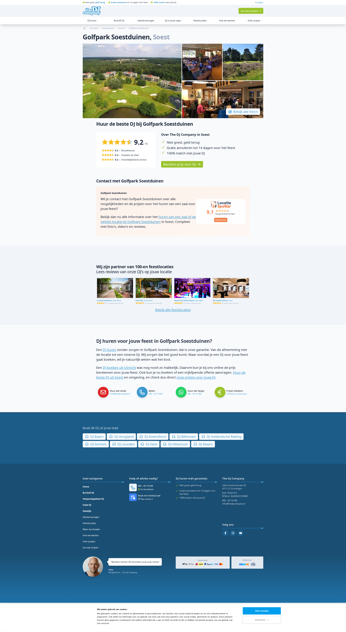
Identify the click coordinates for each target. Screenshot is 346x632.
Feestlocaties (89, 523)
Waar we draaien (91, 529)
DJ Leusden (126, 444)
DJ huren (109, 349)
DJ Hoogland (124, 436)
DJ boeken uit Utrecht (119, 367)
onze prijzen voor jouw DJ (196, 377)
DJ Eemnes (98, 444)
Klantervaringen (91, 517)
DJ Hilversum (177, 444)
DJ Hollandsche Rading (223, 436)
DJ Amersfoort (155, 436)
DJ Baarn (96, 436)
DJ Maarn (205, 444)
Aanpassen (260, 619)
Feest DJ (87, 504)
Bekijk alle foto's (245, 111)
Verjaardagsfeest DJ (93, 498)
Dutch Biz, (144, 300)
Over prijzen (89, 541)
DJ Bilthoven (186, 436)
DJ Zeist (151, 444)
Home (86, 486)
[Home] (92, 11)
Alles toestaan (262, 611)
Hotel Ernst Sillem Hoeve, (188, 300)
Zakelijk (87, 511)
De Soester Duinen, (223, 300)
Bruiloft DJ (88, 492)
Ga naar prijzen (90, 547)
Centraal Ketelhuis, (109, 300)
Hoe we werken (91, 535)
